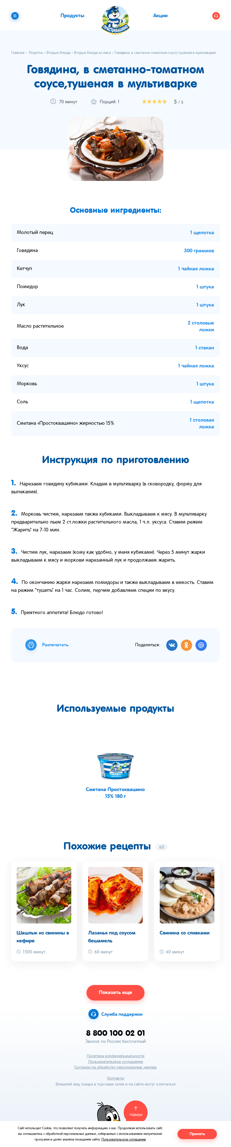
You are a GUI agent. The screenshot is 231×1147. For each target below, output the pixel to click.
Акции (160, 15)
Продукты (72, 15)
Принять (197, 1134)
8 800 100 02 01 (115, 1033)
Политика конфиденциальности (116, 1056)
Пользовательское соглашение (115, 1062)
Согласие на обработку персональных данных (115, 1067)
